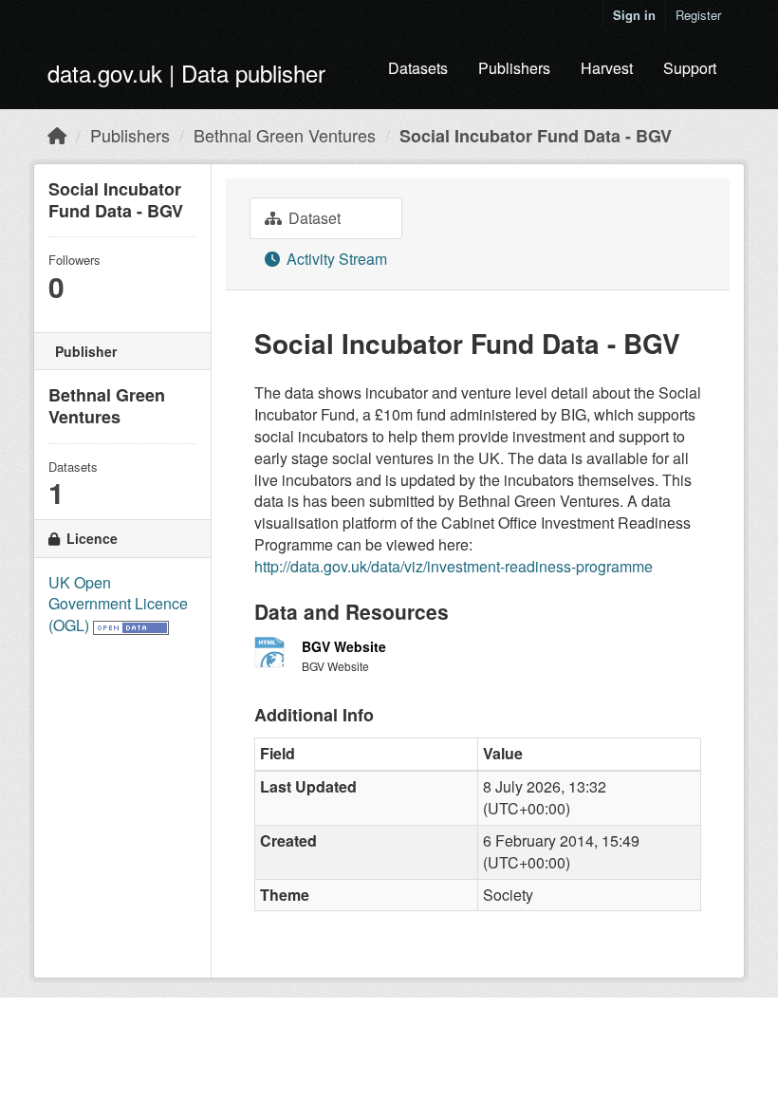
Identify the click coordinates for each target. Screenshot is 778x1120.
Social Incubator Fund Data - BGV (535, 135)
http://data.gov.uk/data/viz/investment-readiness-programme (453, 566)
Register (698, 15)
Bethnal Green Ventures (285, 134)
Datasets (418, 68)
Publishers (514, 68)
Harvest (607, 68)
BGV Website (344, 646)
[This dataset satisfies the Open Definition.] (131, 625)
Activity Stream (335, 259)
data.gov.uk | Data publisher (186, 72)
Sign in (634, 15)
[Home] (56, 134)
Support (689, 68)
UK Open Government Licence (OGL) (118, 604)
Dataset (313, 218)
